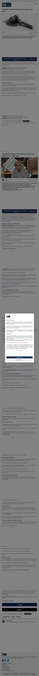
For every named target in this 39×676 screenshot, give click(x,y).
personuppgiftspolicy (25, 342)
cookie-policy (18, 342)
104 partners (20, 350)
